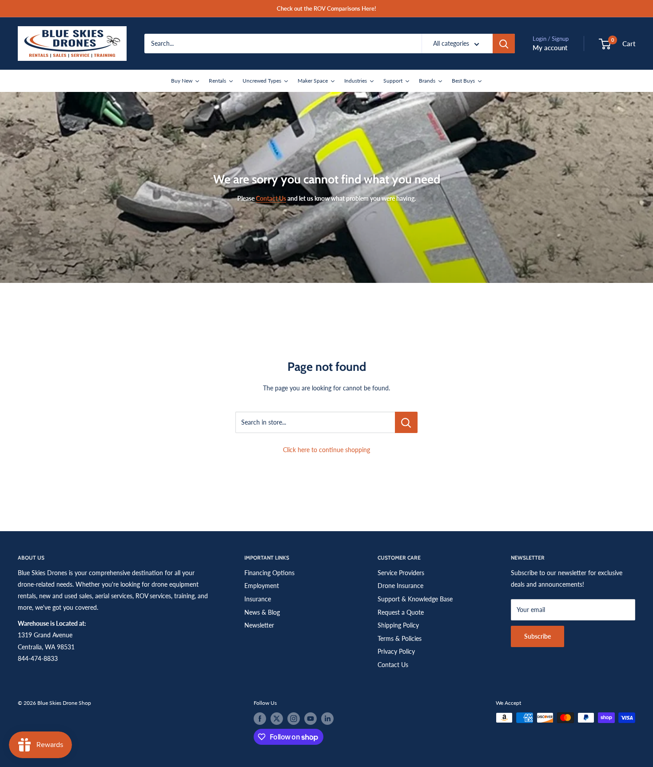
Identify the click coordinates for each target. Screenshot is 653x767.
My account (550, 48)
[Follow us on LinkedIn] (327, 718)
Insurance (257, 599)
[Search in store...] (406, 422)
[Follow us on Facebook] (260, 718)
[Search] (504, 43)
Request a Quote (401, 612)
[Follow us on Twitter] (277, 718)
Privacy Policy (396, 651)
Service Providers (401, 572)
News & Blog (262, 612)
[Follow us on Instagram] (293, 718)
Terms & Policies (400, 638)
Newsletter (259, 625)
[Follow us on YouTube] (310, 718)
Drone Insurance (400, 585)
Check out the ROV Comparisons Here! (326, 8)
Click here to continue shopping (326, 449)
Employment (261, 585)
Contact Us (393, 664)
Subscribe (537, 636)
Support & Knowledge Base (415, 599)
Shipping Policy (398, 625)
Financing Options (269, 572)
